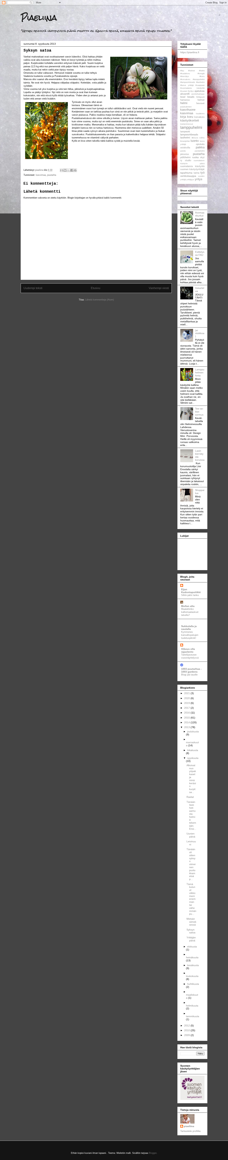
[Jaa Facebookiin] (72, 170)
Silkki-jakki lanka (190, 595)
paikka (200, 147)
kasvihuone (187, 109)
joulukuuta (193, 731)
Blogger (152, 1153)
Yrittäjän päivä (191, 939)
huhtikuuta (193, 983)
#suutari (183, 91)
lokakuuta (192, 750)
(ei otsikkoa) (199, 333)
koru (190, 116)
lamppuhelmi (191, 127)
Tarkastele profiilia (190, 1131)
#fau (182, 71)
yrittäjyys (190, 179)
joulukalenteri (185, 107)
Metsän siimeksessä (191, 921)
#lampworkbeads (187, 82)
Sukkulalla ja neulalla (189, 627)
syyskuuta (192, 758)
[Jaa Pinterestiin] (75, 170)
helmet (201, 100)
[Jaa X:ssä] (68, 170)
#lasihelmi (200, 82)
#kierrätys (184, 76)
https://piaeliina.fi (189, 52)
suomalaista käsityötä (192, 166)
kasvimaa (41, 175)
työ (202, 172)
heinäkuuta (192, 957)
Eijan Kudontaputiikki (191, 591)
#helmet (191, 71)
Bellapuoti (200, 97)
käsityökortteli (189, 120)
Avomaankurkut (199, 214)
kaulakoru (200, 113)
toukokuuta (192, 976)
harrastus (185, 100)
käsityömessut (186, 124)
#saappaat (199, 85)
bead (182, 97)
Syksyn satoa (190, 931)
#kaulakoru (185, 73)
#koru (202, 76)
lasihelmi (185, 137)
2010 (187, 1030)
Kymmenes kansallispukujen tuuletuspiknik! (189, 635)
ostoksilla (185, 147)
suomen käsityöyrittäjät (192, 169)
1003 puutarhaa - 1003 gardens (191, 670)
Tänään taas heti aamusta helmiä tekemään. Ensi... (191, 815)
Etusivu (95, 288)
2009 (187, 1035)
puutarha (51, 175)
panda (183, 151)
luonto (195, 140)
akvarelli (185, 93)
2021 (187, 693)
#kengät (201, 73)
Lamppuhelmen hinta (199, 372)
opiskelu (200, 144)
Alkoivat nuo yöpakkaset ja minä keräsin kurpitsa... (191, 779)
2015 (187, 717)
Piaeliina (39, 17)
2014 (187, 722)
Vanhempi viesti (159, 288)
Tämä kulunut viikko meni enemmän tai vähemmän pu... (191, 899)
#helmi (201, 71)
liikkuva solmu (198, 138)
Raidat (190, 797)
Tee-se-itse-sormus (199, 411)
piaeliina (189, 1126)
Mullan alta (188, 606)
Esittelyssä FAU (199, 253)
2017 (187, 707)
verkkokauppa (188, 176)
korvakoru (199, 117)
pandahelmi (199, 151)
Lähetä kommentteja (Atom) (99, 299)
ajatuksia (199, 90)
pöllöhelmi (185, 157)
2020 (187, 698)
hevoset (200, 103)
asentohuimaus (197, 94)
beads (190, 96)
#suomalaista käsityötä (192, 88)
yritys (198, 179)
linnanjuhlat (185, 141)
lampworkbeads (189, 134)
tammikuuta (192, 1016)
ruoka (195, 157)
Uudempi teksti (33, 288)
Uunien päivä (190, 835)
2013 (187, 727)
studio (188, 160)
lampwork (185, 131)
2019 (187, 703)
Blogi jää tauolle (189, 674)
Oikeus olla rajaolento (188, 650)
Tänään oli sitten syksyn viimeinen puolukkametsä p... (191, 864)
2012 (187, 1025)
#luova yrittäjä (187, 85)
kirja (183, 116)
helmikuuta (192, 1005)
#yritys (191, 91)
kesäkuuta (193, 965)
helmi (183, 103)
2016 (187, 712)
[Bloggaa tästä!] (65, 170)
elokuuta (192, 946)
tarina (196, 173)
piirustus (184, 154)
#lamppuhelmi (198, 79)
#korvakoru (185, 79)
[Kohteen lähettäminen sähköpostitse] (61, 170)
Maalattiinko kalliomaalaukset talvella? (189, 612)
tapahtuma (186, 172)
